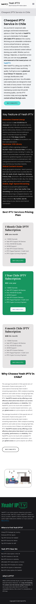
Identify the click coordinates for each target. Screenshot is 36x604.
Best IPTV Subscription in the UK (10, 553)
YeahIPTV (7, 63)
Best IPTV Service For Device (9, 540)
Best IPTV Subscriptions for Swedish (11, 570)
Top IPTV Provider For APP (8, 543)
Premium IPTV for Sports (8, 535)
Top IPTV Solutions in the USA (9, 556)
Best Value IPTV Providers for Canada (12, 565)
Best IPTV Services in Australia (10, 559)
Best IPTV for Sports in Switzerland (11, 567)
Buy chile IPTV (18, 260)
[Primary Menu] (33, 4)
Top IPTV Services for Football (9, 538)
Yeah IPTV (14, 3)
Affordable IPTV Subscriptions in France (12, 562)
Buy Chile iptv (12, 103)
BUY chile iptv (10, 449)
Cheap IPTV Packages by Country (10, 532)
